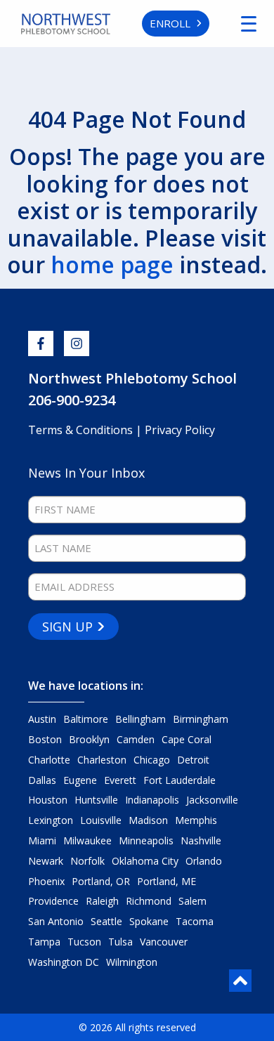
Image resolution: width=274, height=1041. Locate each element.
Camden (136, 739)
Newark (45, 861)
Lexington (50, 820)
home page (112, 264)
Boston (45, 739)
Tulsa (120, 941)
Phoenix (46, 881)
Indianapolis (152, 799)
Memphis (196, 820)
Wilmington (131, 962)
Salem (192, 901)
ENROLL (170, 23)
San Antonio (56, 921)
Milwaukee (87, 840)
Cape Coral (186, 739)
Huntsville (96, 799)
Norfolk (87, 861)
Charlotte (49, 759)
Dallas (42, 780)
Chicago (151, 759)
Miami (42, 840)
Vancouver (164, 941)
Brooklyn (89, 739)
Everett (120, 780)
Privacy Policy (180, 430)
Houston (47, 799)
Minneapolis (146, 840)
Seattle (106, 921)
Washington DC (63, 962)
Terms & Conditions (82, 430)
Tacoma (195, 921)
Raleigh (102, 901)
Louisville (101, 820)
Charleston (101, 759)
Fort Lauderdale (179, 780)
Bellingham (140, 719)
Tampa (44, 941)
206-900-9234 (71, 400)
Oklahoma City (145, 861)
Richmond (148, 901)
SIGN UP (67, 626)
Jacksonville (212, 799)
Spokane (149, 921)
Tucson (84, 941)
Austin (42, 719)
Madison (148, 820)
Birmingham (200, 719)
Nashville (201, 840)
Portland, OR (101, 881)
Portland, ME (166, 881)
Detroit (193, 759)
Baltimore (85, 719)
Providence (53, 901)
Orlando (203, 861)
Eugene (80, 780)
